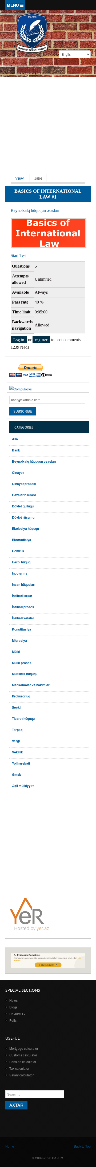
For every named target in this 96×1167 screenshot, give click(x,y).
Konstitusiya (21, 629)
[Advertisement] (48, 114)
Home (9, 1146)
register (41, 340)
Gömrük (18, 550)
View (21, 178)
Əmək (16, 774)
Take (38, 178)
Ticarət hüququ (23, 718)
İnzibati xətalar (23, 618)
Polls (13, 1020)
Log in (18, 340)
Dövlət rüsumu (23, 517)
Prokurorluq (21, 696)
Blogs (13, 1007)
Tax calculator (19, 1068)
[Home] (32, 32)
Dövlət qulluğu (23, 506)
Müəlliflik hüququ (24, 673)
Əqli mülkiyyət (23, 785)
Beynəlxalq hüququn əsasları (35, 210)
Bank (16, 450)
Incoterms (19, 573)
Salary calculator (21, 1075)
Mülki (16, 651)
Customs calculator (23, 1055)
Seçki (16, 707)
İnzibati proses (23, 606)
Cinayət (18, 472)
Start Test (18, 255)
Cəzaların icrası (24, 494)
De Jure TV (17, 1013)
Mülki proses (21, 662)
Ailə (15, 439)
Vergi (16, 740)
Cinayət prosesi (24, 483)
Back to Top (82, 1146)
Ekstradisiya (21, 539)
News (13, 1000)
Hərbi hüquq (21, 562)
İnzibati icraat (22, 595)
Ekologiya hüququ (25, 528)
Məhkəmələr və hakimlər (31, 685)
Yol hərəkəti (21, 763)
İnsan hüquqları (23, 584)
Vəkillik (17, 752)
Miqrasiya (19, 640)
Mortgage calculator (23, 1048)
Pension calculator (22, 1061)
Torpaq (17, 729)
